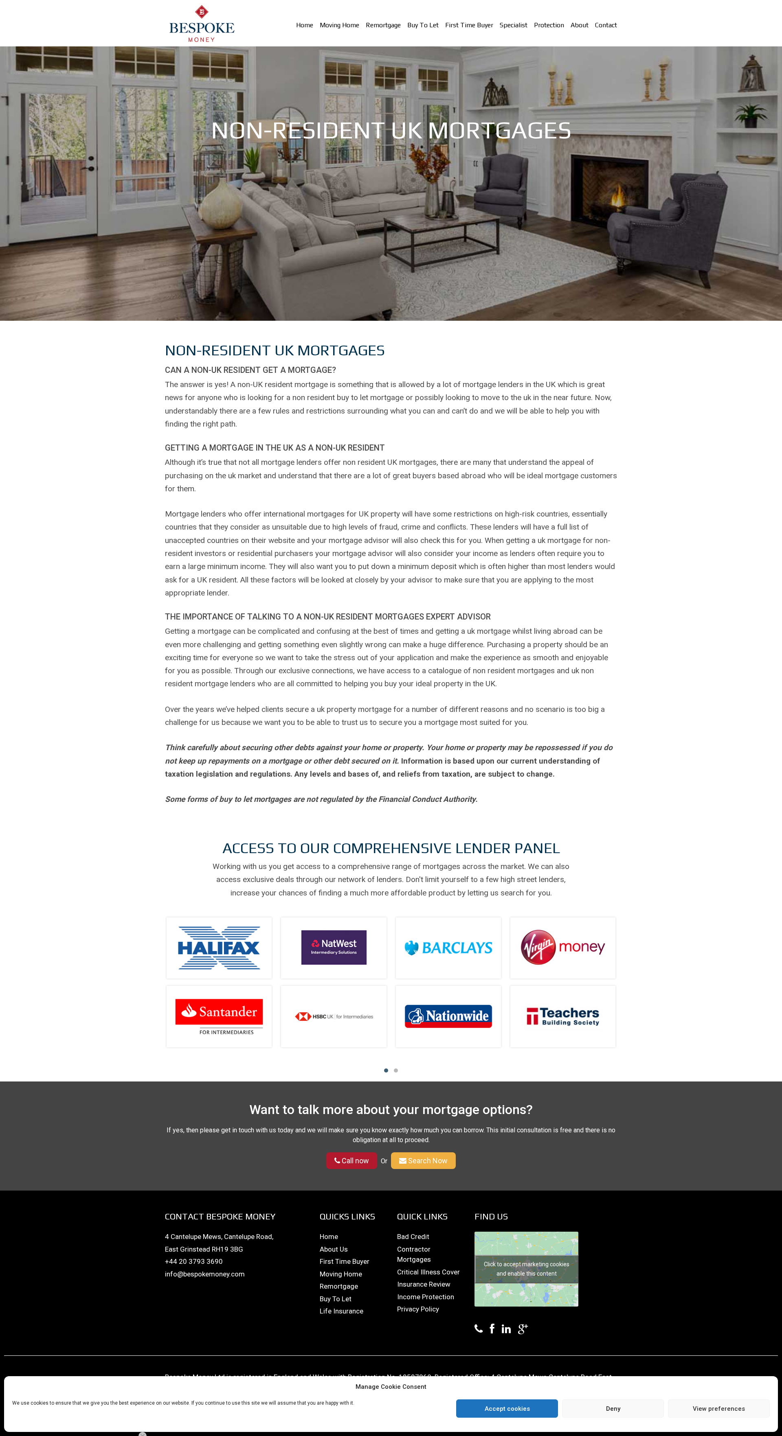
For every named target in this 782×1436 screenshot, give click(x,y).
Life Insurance (341, 1311)
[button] (386, 1070)
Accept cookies (507, 1408)
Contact (606, 25)
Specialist (513, 25)
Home (304, 25)
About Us (334, 1249)
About (580, 25)
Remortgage (383, 25)
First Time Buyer (469, 25)
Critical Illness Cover (428, 1272)
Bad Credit (413, 1236)
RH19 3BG (227, 1249)
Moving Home (339, 25)
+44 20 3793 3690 (194, 1261)
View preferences (719, 1408)
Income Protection (425, 1297)
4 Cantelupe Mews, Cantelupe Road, (219, 1236)
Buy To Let (423, 25)
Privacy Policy (418, 1309)
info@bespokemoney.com (205, 1274)
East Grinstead (188, 1249)
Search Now (427, 1160)
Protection (549, 25)
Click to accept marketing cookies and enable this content (526, 1269)
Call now (354, 1160)
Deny (613, 1408)
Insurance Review (423, 1284)
